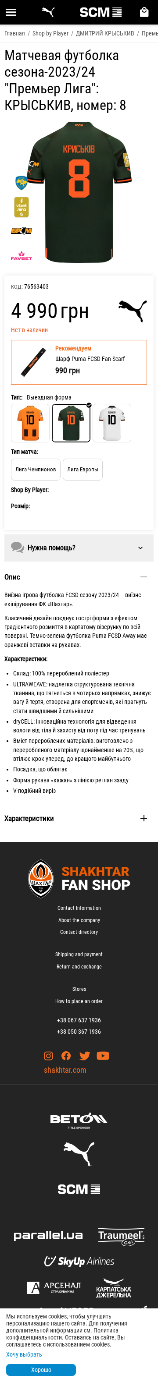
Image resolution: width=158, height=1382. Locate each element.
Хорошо (41, 1369)
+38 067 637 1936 (79, 1020)
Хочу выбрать (24, 1354)
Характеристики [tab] (29, 818)
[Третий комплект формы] (112, 423)
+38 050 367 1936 (79, 1031)
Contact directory (79, 932)
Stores (79, 989)
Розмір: (20, 505)
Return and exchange (79, 967)
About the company (79, 920)
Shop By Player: (30, 489)
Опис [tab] (12, 577)
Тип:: (16, 397)
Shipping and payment (79, 954)
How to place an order (79, 1001)
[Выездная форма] (71, 423)
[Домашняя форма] (30, 423)
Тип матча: (24, 451)
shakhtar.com (65, 1069)
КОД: (17, 286)
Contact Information (79, 908)
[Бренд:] (132, 311)
